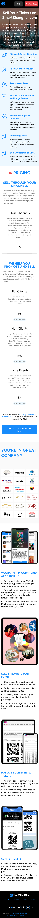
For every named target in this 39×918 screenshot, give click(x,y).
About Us (6, 900)
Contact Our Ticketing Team (19, 429)
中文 (18, 4)
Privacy (32, 900)
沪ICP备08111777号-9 (17, 915)
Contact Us (15, 900)
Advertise (24, 900)
